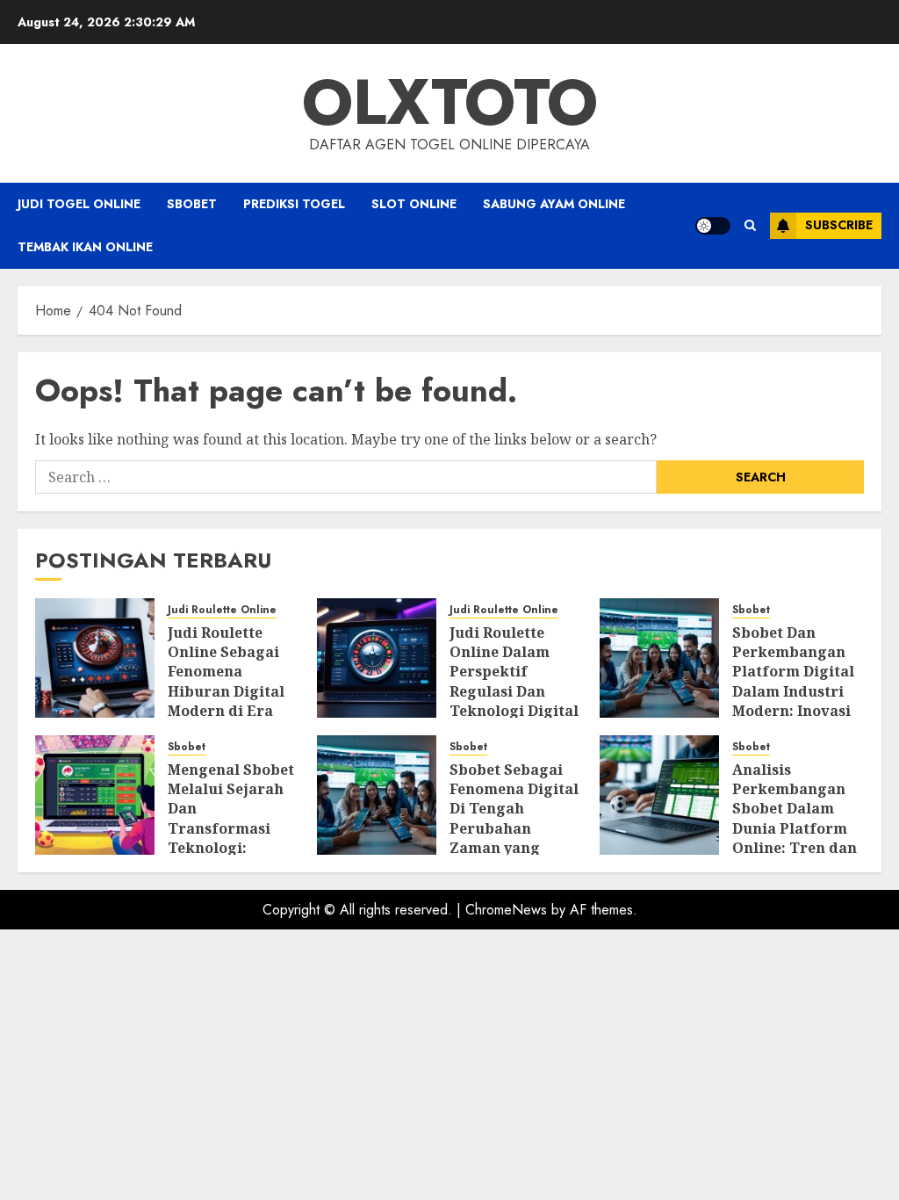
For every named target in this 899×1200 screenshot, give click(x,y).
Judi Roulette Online (222, 610)
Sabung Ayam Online (554, 204)
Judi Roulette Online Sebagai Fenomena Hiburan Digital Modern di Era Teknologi (226, 682)
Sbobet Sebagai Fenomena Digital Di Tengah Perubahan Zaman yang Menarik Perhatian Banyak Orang (515, 838)
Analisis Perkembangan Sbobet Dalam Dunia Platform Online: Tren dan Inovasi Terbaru (794, 819)
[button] (750, 225)
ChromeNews (506, 910)
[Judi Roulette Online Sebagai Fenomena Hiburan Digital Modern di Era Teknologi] (95, 658)
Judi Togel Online (79, 204)
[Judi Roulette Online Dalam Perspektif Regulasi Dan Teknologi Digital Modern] (376, 658)
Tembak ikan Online (85, 247)
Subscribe (839, 225)
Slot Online (414, 204)
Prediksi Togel (294, 204)
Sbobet (192, 204)
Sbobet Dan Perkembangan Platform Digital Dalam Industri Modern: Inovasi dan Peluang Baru (798, 682)
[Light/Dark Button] (712, 226)
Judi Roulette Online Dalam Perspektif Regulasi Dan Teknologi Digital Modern (514, 682)
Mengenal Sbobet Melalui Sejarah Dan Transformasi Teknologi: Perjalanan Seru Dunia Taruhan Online (231, 838)
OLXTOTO (450, 102)
